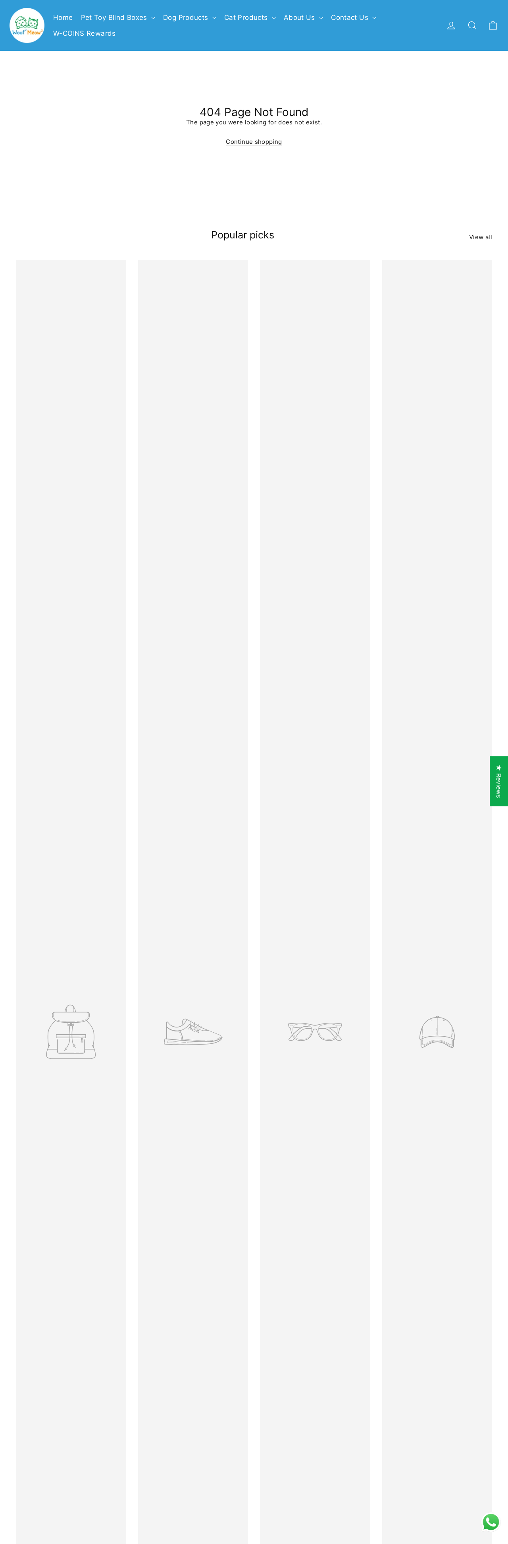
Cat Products (247, 17)
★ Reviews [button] (499, 781)
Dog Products (186, 17)
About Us (300, 17)
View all (480, 237)
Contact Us (350, 17)
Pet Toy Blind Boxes (115, 17)
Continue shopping (254, 141)
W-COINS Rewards (84, 33)
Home (63, 17)
